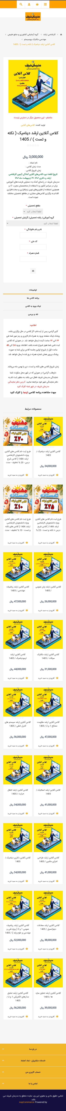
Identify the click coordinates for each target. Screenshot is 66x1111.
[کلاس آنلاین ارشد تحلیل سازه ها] (48, 972)
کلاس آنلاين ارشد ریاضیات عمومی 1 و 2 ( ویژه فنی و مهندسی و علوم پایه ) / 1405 (18, 929)
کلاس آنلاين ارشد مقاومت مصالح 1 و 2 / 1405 (48, 724)
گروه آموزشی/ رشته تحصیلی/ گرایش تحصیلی (34, 218)
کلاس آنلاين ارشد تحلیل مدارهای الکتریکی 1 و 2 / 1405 (18, 996)
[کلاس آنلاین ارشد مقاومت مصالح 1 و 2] (48, 702)
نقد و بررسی (33, 314)
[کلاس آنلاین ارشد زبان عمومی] (48, 566)
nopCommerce (26, 1102)
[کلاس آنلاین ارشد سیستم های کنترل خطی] (17, 702)
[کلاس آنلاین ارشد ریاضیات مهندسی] (17, 566)
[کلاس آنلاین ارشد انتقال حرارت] (17, 769)
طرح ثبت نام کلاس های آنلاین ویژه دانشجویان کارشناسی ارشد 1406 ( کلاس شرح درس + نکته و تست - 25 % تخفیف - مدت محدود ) (48, 526)
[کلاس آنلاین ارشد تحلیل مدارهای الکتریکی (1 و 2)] (17, 972)
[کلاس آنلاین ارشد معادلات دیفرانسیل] (48, 905)
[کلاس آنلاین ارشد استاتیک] (48, 769)
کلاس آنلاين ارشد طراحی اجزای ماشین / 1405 (48, 859)
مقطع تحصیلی (33, 206)
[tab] (33, 290)
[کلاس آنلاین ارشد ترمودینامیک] (17, 634)
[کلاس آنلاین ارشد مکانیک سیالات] (48, 634)
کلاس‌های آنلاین (28, 125)
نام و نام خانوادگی (34, 229)
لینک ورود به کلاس (33, 306)
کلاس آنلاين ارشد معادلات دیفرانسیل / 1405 (48, 927)
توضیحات (33, 290)
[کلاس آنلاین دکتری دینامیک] (17, 837)
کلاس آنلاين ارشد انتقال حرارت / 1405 (18, 792)
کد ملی (33, 241)
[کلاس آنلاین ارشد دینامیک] (48, 431)
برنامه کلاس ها (33, 298)
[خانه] (61, 34)
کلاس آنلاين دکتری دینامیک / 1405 (17, 859)
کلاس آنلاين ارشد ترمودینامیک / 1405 (18, 656)
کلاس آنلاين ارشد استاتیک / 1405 (48, 792)
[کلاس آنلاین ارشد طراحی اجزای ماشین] (48, 837)
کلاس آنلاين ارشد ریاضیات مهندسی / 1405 (17, 588)
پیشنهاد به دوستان (33, 271)
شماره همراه (33, 253)
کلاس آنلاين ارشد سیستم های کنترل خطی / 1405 (18, 724)
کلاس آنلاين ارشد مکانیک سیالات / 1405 (48, 656)
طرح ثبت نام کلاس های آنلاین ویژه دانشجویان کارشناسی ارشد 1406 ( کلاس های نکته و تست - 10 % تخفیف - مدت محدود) (18, 526)
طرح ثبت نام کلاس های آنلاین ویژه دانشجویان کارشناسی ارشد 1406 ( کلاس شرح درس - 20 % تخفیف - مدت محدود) (18, 459)
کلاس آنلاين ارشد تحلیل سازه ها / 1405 (48, 995)
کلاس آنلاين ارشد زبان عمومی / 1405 (48, 588)
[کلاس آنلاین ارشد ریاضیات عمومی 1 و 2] (17, 905)
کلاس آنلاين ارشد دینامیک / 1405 (48, 453)
